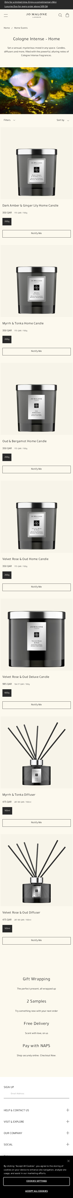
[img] (67, 15)
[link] (37, 163)
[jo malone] (36, 15)
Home (7, 28)
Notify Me (36, 233)
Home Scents (21, 28)
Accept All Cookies (36, 1191)
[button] (6, 15)
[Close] (68, 1161)
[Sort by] (52, 120)
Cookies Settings (36, 1181)
